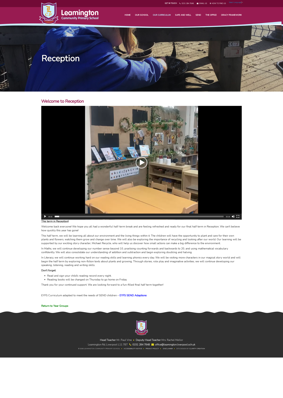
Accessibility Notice (133, 348)
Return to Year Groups (54, 306)
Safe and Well (183, 15)
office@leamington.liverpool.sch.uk (175, 344)
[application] (141, 163)
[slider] (139, 216)
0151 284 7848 (187, 3)
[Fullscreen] (237, 216)
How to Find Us (218, 3)
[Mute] (233, 216)
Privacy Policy (152, 348)
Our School (141, 15)
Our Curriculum (162, 15)
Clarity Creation (197, 348)
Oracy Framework (231, 15)
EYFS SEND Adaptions (133, 295)
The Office (211, 15)
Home (128, 15)
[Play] (45, 216)
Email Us (202, 3)
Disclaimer (168, 348)
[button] (141, 163)
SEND (198, 15)
